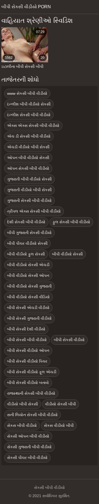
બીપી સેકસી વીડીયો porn (26, 6)
